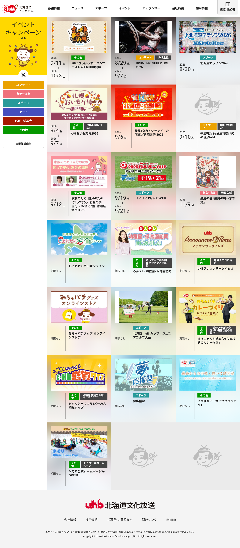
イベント (125, 8)
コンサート (23, 85)
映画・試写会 (23, 121)
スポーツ (101, 8)
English (171, 520)
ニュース (77, 8)
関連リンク (149, 520)
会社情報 (70, 520)
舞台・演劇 (23, 94)
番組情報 (54, 8)
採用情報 (202, 8)
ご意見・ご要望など (120, 520)
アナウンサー (151, 8)
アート (23, 112)
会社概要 (178, 8)
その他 (23, 130)
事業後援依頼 (23, 143)
